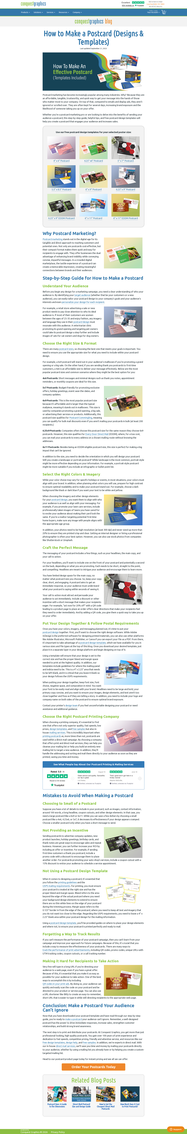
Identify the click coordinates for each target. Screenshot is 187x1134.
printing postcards (52, 736)
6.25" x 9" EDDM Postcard (61, 218)
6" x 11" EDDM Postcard (125, 218)
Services (50, 12)
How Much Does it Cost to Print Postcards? (130, 1105)
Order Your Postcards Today (94, 1067)
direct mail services (65, 1046)
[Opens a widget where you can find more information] (175, 1129)
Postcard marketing (52, 239)
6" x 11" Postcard (93, 218)
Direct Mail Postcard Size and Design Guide (81, 1105)
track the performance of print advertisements (66, 950)
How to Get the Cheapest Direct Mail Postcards (105, 1106)
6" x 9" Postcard (93, 189)
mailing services (57, 732)
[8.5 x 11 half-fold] (61, 147)
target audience (82, 295)
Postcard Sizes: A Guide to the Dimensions (57, 1105)
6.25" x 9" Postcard (125, 189)
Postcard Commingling (80, 417)
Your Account (152, 11)
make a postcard (73, 1019)
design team (71, 705)
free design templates (54, 1042)
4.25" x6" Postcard (93, 160)
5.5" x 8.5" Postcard (61, 189)
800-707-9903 (159, 4)
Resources (63, 12)
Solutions (38, 12)
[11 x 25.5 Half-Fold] (61, 176)
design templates (58, 729)
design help (71, 1042)
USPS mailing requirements (56, 886)
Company (77, 12)
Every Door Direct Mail (97, 434)
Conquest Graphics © (34, 1132)
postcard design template (93, 642)
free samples (78, 729)
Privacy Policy (58, 1132)
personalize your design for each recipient (83, 302)
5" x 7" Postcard (126, 160)
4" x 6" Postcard (61, 160)
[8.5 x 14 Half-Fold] (93, 147)
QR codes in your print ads (56, 984)
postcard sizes (66, 349)
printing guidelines (67, 882)
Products (25, 12)
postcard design (81, 322)
